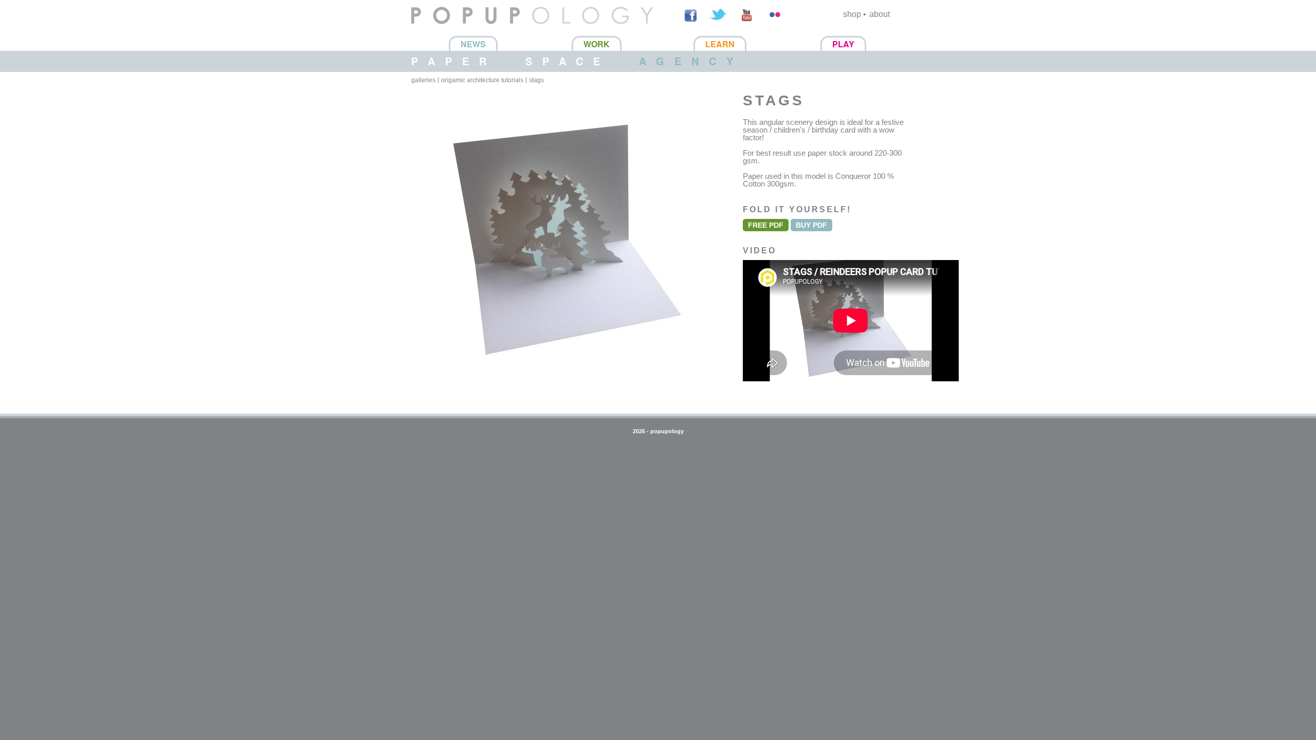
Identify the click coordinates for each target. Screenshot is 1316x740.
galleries (423, 80)
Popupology (433, 30)
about (879, 14)
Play (843, 44)
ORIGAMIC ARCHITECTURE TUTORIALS (482, 80)
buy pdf (811, 225)
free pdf (765, 225)
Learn (720, 44)
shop (852, 14)
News (473, 44)
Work (596, 44)
